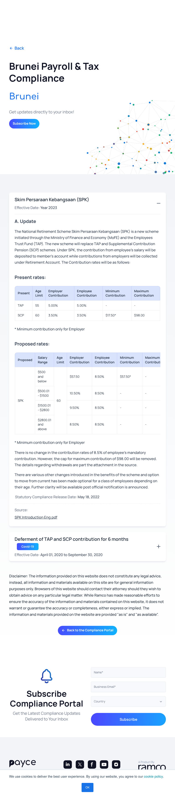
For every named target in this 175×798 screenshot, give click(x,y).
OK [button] (87, 787)
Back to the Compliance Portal (90, 630)
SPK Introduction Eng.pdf (36, 517)
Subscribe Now (24, 123)
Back (19, 48)
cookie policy (153, 776)
